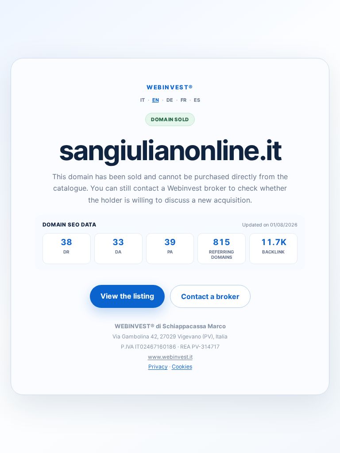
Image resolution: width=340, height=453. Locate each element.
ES (197, 100)
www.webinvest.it (170, 356)
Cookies (182, 366)
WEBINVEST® (170, 87)
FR (183, 100)
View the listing (127, 296)
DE (169, 100)
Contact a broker (210, 296)
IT (142, 100)
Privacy (158, 366)
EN (155, 100)
